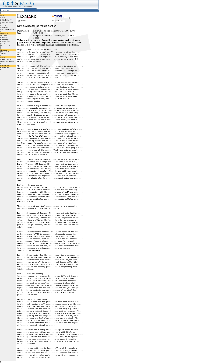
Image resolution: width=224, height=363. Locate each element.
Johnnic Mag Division (7, 61)
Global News (5, 21)
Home (3, 17)
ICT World (4, 35)
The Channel (5, 44)
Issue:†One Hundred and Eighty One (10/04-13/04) (54, 31)
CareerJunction (6, 59)
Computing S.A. (6, 39)
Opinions (3, 25)
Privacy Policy (5, 67)
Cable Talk (4, 37)
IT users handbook (7, 46)
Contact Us (4, 27)
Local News (4, 19)
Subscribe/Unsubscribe (8, 29)
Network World (5, 42)
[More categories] (11, 19)
